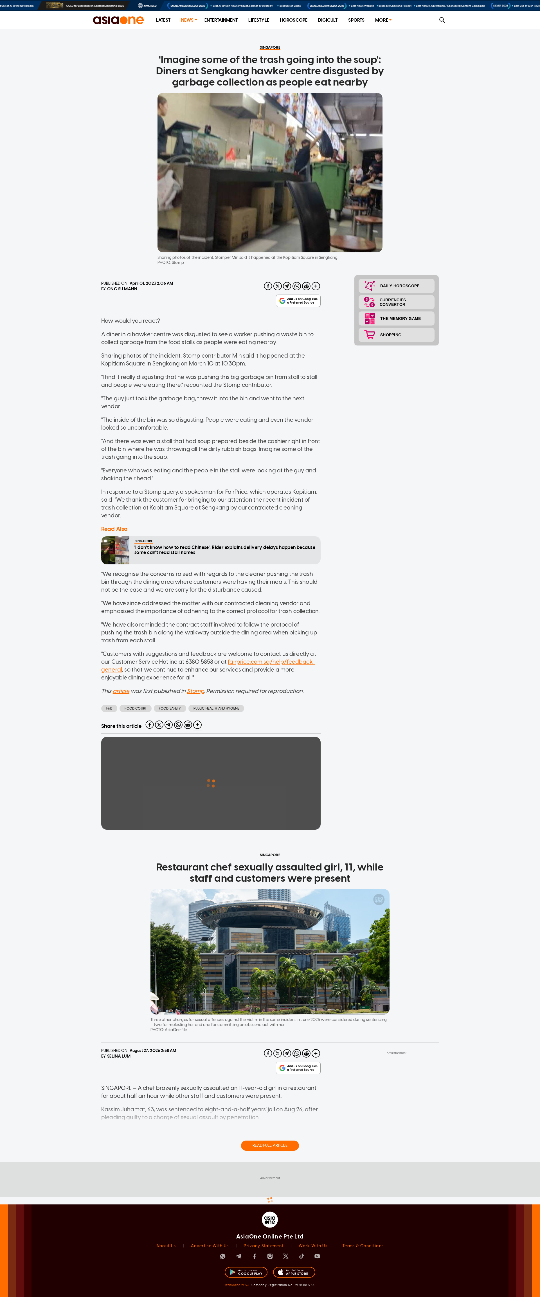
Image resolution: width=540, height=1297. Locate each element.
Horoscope (293, 20)
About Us (166, 1246)
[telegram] (287, 286)
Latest (163, 20)
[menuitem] (163, 20)
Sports (356, 20)
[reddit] (306, 286)
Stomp (195, 691)
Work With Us (313, 1246)
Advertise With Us (210, 1246)
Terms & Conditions (363, 1246)
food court (136, 708)
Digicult (328, 20)
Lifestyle (258, 20)
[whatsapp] (297, 286)
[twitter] (277, 286)
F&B (109, 708)
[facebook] (268, 286)
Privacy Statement (264, 1246)
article (121, 691)
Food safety (170, 708)
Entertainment (221, 20)
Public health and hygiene (216, 708)
